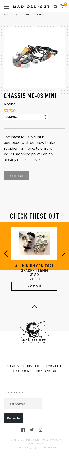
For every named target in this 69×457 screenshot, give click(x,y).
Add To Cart (34, 286)
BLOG (16, 371)
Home (7, 15)
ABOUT (39, 366)
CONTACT (27, 371)
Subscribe (14, 418)
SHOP (39, 371)
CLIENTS (27, 366)
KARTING (50, 371)
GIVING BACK (54, 366)
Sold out (16, 176)
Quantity (11, 116)
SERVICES (13, 366)
